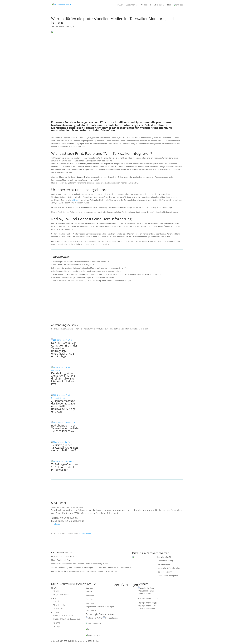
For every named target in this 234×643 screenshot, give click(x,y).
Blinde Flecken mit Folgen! (62, 560)
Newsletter (90, 595)
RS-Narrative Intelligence (63, 615)
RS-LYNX (54, 588)
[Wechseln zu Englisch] (178, 7)
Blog (169, 5)
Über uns (158, 5)
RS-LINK (54, 598)
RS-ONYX (56, 623)
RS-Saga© (57, 626)
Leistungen (130, 5)
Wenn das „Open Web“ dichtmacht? (65, 556)
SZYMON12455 (85, 533)
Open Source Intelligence (168, 575)
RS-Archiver (58, 608)
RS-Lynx (56, 591)
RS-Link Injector (59, 605)
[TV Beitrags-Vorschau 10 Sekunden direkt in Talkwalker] (62, 461)
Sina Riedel (59, 27)
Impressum (90, 603)
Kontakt (89, 592)
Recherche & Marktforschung (169, 568)
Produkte (144, 5)
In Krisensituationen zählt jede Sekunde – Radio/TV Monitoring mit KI (79, 564)
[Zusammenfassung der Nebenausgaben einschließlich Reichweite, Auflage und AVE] (65, 398)
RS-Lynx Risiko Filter (61, 594)
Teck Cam (89, 599)
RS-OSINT (55, 612)
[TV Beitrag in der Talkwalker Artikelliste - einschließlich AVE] (61, 442)
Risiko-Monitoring (165, 572)
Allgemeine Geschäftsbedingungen (100, 606)
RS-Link (75, 200)
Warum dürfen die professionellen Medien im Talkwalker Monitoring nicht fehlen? (84, 571)
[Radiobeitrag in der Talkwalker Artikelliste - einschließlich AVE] (63, 423)
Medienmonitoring (165, 560)
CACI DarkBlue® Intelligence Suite (67, 619)
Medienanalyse (164, 564)
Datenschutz (91, 610)
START (120, 5)
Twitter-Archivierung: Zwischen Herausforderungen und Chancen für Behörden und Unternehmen (91, 567)
